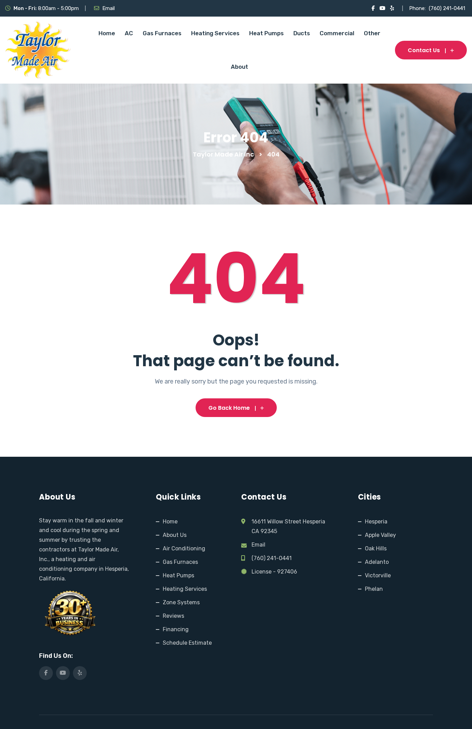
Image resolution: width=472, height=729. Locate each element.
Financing (176, 629)
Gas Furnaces (162, 33)
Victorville (378, 575)
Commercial (337, 33)
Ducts (301, 33)
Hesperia (376, 521)
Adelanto (377, 562)
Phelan (374, 589)
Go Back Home (229, 408)
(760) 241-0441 (447, 8)
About (239, 66)
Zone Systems (181, 602)
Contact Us (424, 50)
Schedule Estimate (187, 643)
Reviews (173, 616)
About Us (175, 535)
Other (372, 33)
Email (108, 8)
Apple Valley (380, 535)
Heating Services (215, 33)
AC (129, 33)
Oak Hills (376, 548)
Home (106, 33)
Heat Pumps (266, 33)
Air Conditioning (184, 548)
